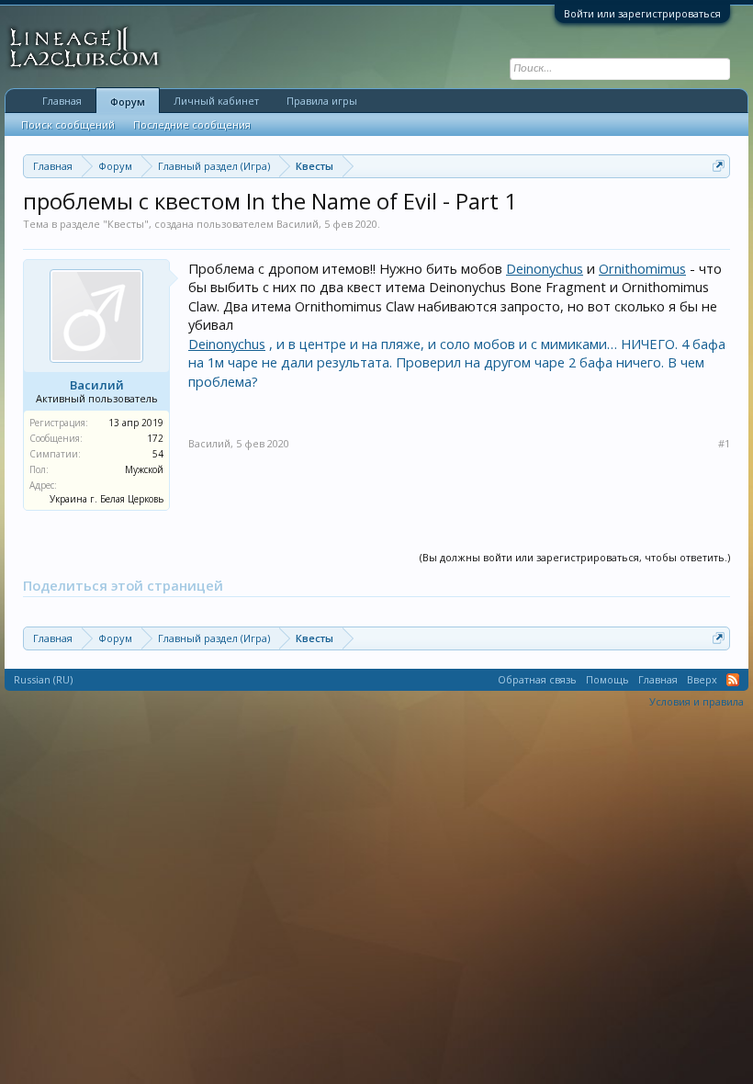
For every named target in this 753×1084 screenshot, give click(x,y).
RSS (732, 679)
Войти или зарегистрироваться (642, 13)
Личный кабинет (216, 100)
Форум (127, 101)
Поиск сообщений (68, 124)
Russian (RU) (43, 679)
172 (155, 438)
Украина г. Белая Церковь (106, 498)
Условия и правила (696, 701)
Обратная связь (537, 679)
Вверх (702, 679)
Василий (297, 224)
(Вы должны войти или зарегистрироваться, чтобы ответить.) (575, 557)
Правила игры (322, 100)
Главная (62, 100)
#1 (724, 443)
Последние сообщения (192, 124)
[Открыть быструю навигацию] (719, 166)
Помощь (607, 679)
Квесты (125, 224)
